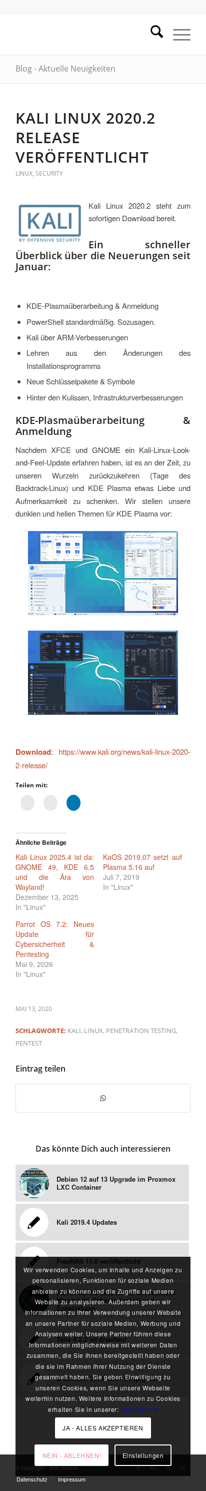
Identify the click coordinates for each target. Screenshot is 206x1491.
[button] (103, 673)
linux (93, 1030)
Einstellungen (143, 1455)
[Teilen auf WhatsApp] (103, 1098)
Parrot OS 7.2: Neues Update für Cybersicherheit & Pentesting (55, 939)
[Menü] (176, 35)
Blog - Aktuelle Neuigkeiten (66, 68)
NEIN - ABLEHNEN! (72, 1455)
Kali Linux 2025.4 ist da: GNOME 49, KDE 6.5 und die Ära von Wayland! (55, 872)
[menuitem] (151, 35)
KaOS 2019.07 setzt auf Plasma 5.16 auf (142, 862)
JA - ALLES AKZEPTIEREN (102, 1427)
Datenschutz (139, 1409)
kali (74, 1030)
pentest (29, 1043)
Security (49, 173)
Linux (24, 173)
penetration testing (141, 1030)
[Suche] (151, 35)
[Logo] (86, 35)
